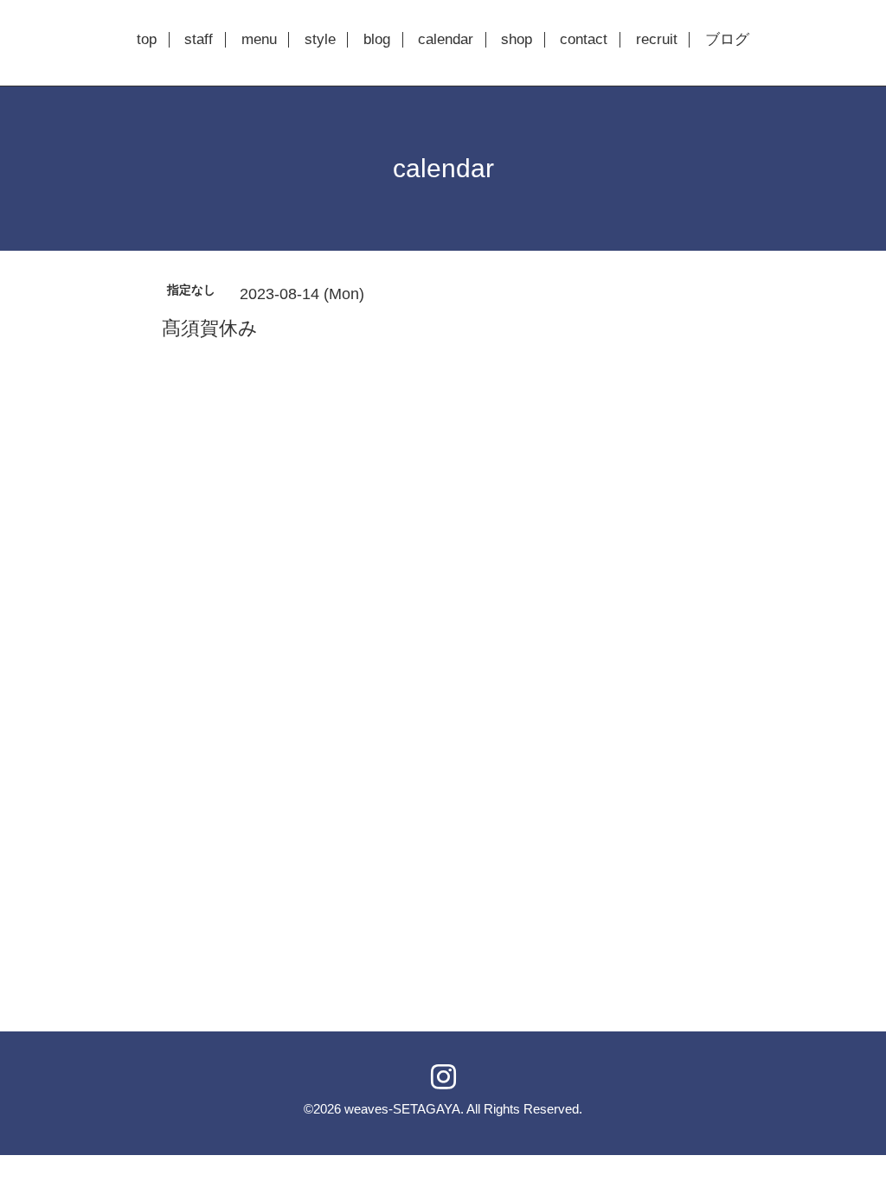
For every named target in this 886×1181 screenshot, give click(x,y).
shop (516, 40)
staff (198, 40)
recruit (656, 40)
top (147, 40)
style (320, 40)
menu (259, 40)
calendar (445, 40)
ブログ (727, 40)
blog (376, 40)
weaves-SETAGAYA (402, 1108)
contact (583, 40)
